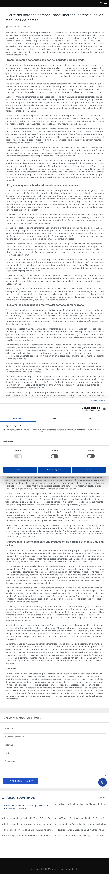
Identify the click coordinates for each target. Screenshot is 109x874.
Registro (102, 798)
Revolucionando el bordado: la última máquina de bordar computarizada (82, 830)
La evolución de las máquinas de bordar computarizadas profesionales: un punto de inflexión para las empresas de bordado (29, 824)
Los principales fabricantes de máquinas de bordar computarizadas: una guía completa (29, 835)
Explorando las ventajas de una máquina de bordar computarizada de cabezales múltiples (29, 830)
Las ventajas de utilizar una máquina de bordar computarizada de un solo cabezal (82, 818)
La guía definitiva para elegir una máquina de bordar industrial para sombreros (82, 804)
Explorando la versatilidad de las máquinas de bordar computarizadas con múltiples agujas (82, 824)
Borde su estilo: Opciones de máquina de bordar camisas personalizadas (27, 807)
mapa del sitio (72, 869)
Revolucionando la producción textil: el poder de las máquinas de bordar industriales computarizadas (29, 818)
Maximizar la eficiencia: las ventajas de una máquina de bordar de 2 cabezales (82, 835)
